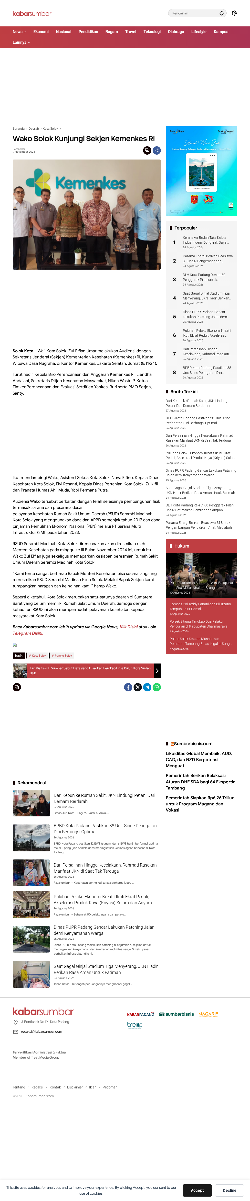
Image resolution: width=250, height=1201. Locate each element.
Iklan (92, 1087)
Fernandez (19, 149)
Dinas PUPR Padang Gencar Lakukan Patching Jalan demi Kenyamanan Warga (205, 314)
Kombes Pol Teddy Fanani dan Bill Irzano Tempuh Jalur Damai (200, 606)
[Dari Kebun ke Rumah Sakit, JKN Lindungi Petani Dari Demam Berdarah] (31, 803)
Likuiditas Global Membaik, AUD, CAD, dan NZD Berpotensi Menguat (199, 759)
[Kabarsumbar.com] (32, 13)
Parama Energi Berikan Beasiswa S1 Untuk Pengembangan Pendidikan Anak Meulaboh (208, 258)
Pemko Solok (63, 655)
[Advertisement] (125, 87)
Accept (197, 1190)
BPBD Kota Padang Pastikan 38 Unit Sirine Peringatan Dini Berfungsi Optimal (207, 370)
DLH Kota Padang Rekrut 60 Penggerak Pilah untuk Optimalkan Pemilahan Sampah (206, 277)
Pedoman (110, 1087)
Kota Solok (39, 655)
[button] (222, 13)
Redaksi (37, 1087)
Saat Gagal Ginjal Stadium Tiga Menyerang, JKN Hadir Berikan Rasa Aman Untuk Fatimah (206, 296)
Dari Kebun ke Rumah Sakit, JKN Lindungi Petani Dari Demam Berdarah (197, 403)
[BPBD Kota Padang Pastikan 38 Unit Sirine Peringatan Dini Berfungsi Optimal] (31, 837)
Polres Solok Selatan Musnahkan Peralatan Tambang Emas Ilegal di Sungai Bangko (201, 641)
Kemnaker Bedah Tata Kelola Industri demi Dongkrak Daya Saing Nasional (205, 240)
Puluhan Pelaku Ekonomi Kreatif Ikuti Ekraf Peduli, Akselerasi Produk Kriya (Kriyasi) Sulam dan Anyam (207, 333)
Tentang (19, 1087)
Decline (229, 1190)
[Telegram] (147, 687)
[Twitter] (138, 687)
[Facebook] (128, 687)
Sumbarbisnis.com (193, 743)
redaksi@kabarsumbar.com (41, 1031)
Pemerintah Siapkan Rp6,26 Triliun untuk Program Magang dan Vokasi (200, 804)
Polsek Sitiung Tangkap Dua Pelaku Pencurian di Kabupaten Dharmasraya (199, 623)
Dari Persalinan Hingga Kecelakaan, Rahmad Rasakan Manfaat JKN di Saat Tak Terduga (206, 351)
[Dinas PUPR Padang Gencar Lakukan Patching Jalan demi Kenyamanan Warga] (31, 939)
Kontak (55, 1087)
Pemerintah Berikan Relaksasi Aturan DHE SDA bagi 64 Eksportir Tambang (200, 781)
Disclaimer (75, 1087)
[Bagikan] (157, 150)
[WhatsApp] (157, 687)
